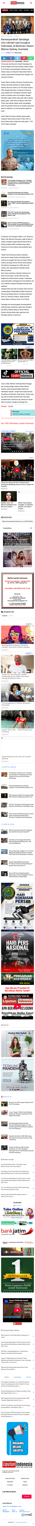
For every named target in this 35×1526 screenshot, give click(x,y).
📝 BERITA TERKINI (8, 767)
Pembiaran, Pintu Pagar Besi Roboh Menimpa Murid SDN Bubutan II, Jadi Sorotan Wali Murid (20, 841)
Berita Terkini (6, 438)
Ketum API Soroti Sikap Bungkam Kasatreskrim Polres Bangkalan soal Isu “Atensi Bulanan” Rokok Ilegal (21, 874)
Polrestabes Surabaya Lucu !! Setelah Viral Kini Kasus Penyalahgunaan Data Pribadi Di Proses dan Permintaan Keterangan (20, 183)
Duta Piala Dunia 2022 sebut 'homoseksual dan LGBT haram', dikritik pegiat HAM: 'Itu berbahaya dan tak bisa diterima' (17, 543)
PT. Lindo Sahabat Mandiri (20, 1522)
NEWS (2, 36)
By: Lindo (3, 52)
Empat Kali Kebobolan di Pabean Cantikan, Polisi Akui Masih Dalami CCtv (21, 193)
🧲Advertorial (6, 1097)
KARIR (25, 1481)
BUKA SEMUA (29, 431)
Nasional (16, 36)
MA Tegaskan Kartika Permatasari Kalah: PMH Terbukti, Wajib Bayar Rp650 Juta (20, 203)
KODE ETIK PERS (10, 1478)
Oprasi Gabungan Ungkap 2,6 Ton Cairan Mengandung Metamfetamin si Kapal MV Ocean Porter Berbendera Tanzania (21, 852)
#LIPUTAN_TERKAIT (8, 431)
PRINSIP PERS (25, 1478)
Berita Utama (9, 36)
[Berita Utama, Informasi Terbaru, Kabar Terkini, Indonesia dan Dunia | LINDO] (17, 3)
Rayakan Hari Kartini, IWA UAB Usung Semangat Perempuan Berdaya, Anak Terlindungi (20, 1137)
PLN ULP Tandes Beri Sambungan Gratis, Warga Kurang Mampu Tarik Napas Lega (19, 213)
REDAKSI (25, 1485)
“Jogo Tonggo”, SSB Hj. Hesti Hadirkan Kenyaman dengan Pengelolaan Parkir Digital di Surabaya (20, 1113)
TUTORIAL (10, 1485)
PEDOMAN (10, 1481)
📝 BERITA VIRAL (7, 824)
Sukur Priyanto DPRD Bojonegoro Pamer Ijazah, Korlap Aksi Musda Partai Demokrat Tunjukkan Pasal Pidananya (20, 224)
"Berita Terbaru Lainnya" (22, 414)
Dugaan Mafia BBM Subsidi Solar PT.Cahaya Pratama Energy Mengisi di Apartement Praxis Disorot (20, 863)
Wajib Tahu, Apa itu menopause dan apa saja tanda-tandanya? (17, 562)
